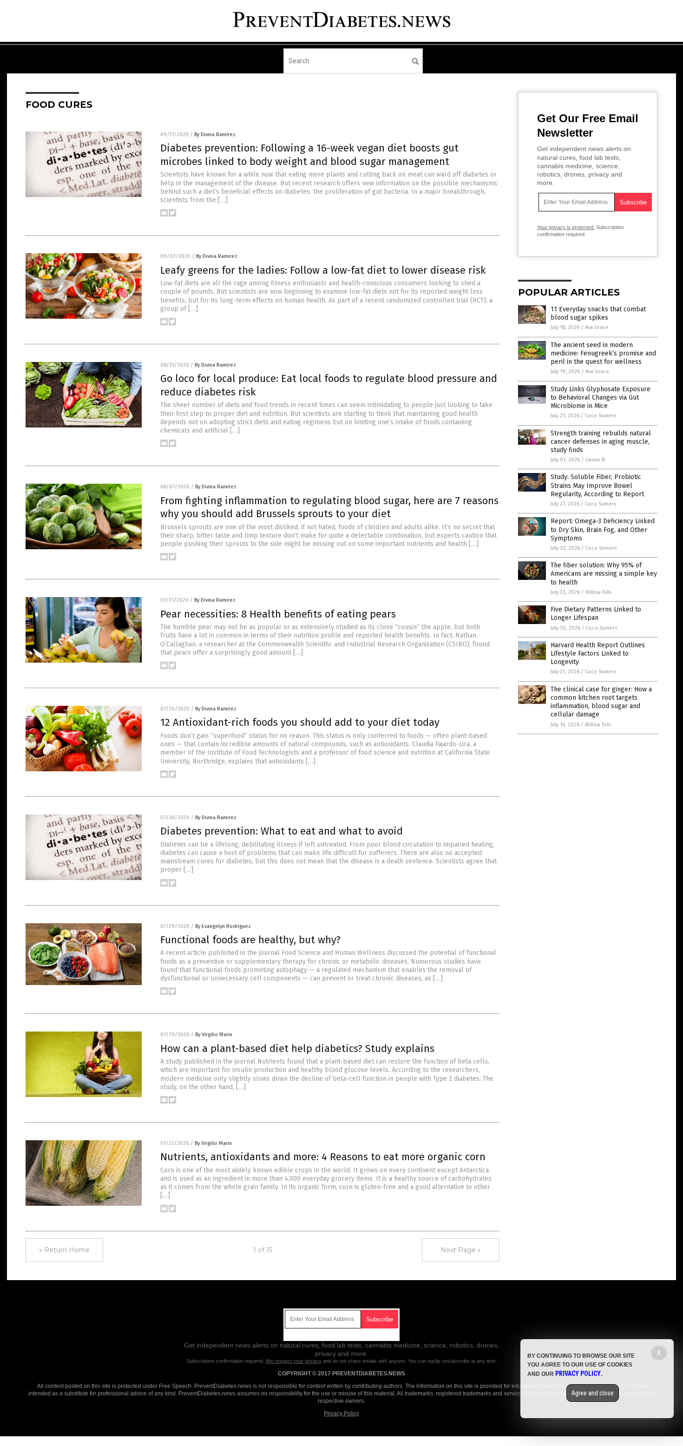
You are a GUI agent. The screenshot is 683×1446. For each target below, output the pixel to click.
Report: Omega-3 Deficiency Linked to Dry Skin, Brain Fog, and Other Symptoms (603, 529)
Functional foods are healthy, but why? (250, 939)
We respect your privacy (294, 1361)
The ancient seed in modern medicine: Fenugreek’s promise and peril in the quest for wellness (603, 353)
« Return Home (64, 1250)
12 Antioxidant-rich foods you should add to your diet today (300, 722)
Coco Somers (600, 416)
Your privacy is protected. (566, 227)
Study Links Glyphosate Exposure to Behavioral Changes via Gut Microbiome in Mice (600, 397)
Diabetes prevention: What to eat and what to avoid (281, 831)
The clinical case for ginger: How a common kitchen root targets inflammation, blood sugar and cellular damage (601, 702)
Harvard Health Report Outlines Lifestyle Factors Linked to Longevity (598, 653)
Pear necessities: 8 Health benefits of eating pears (278, 614)
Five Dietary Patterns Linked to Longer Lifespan (596, 613)
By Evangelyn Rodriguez (223, 926)
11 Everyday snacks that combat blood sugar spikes (598, 313)
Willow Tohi (598, 592)
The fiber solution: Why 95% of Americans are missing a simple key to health (604, 573)
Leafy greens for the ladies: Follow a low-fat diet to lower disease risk (323, 270)
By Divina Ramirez (215, 134)
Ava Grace (597, 327)
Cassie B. (595, 460)
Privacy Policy (341, 1413)
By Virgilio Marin (213, 1035)
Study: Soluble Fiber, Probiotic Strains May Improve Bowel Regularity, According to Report (597, 485)
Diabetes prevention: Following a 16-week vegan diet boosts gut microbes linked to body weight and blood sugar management (309, 155)
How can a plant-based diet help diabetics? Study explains (297, 1048)
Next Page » (460, 1250)
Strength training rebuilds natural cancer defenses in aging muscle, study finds (601, 441)
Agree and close (592, 1393)
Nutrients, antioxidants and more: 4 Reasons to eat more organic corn (323, 1156)
